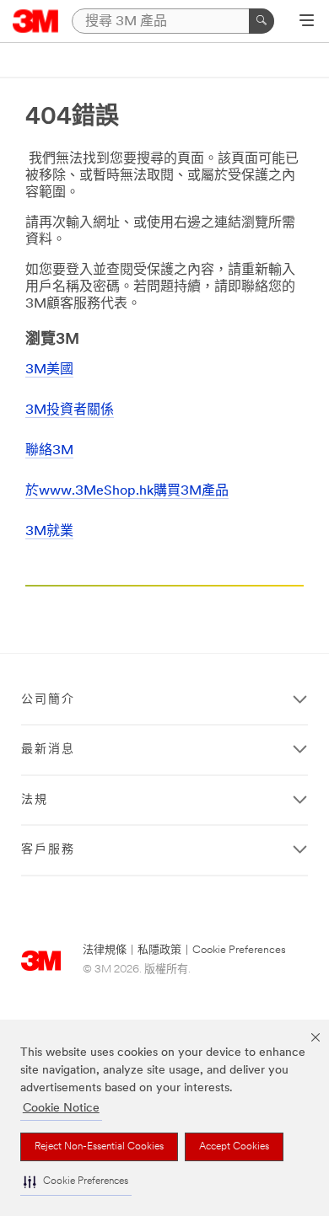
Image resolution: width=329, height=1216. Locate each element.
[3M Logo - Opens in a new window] (36, 21)
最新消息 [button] (48, 749)
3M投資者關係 (69, 410)
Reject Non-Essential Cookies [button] (99, 1147)
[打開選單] (306, 22)
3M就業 (49, 531)
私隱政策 (159, 950)
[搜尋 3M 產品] (261, 21)
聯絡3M (49, 451)
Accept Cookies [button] (234, 1147)
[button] (76, 1182)
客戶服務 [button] (48, 850)
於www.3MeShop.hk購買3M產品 (127, 491)
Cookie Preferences (239, 950)
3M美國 (49, 370)
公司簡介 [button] (48, 700)
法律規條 (105, 950)
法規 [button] (34, 800)
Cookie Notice (61, 1108)
